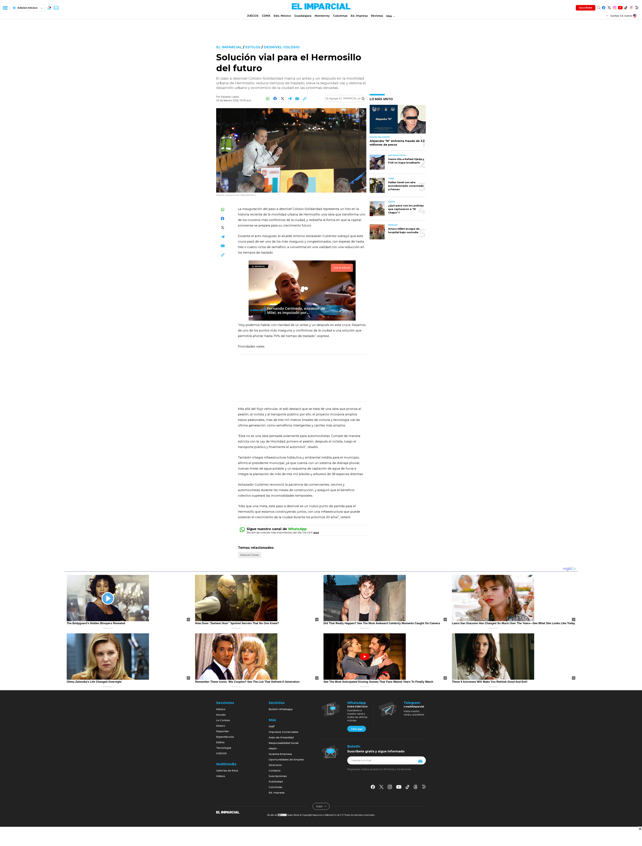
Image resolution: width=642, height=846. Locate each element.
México (220, 709)
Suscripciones (278, 776)
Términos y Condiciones (397, 769)
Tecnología (223, 747)
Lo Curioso (223, 720)
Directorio (275, 765)
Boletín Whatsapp (281, 709)
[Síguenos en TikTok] (625, 7)
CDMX (266, 15)
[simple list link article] (398, 120)
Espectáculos (225, 736)
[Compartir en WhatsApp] (267, 98)
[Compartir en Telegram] (289, 98)
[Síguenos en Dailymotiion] (424, 787)
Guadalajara (302, 15)
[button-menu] (5, 8)
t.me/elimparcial (414, 706)
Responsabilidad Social (284, 743)
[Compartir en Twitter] (282, 98)
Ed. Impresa (359, 15)
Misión (273, 748)
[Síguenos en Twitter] (609, 7)
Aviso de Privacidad (281, 737)
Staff (271, 726)
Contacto (275, 770)
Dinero (220, 725)
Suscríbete (585, 7)
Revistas (377, 15)
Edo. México (282, 15)
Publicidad (276, 781)
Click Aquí (356, 729)
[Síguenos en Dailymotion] (636, 7)
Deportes (222, 731)
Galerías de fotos (227, 770)
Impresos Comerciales (283, 732)
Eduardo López (230, 96)
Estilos (252, 47)
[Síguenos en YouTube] (620, 7)
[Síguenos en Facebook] (603, 7)
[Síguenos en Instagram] (614, 7)
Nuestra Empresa (280, 754)
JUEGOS (252, 15)
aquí (316, 532)
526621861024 (357, 706)
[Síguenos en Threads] (631, 7)
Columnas (340, 15)
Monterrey (322, 15)
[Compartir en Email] (297, 98)
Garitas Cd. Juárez (621, 15)
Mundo (221, 714)
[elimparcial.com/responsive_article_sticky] (640, 829)
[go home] (227, 812)
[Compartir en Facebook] (275, 98)
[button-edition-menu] (607, 15)
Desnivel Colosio (282, 47)
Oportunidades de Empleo (286, 759)
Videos (220, 776)
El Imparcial (229, 47)
